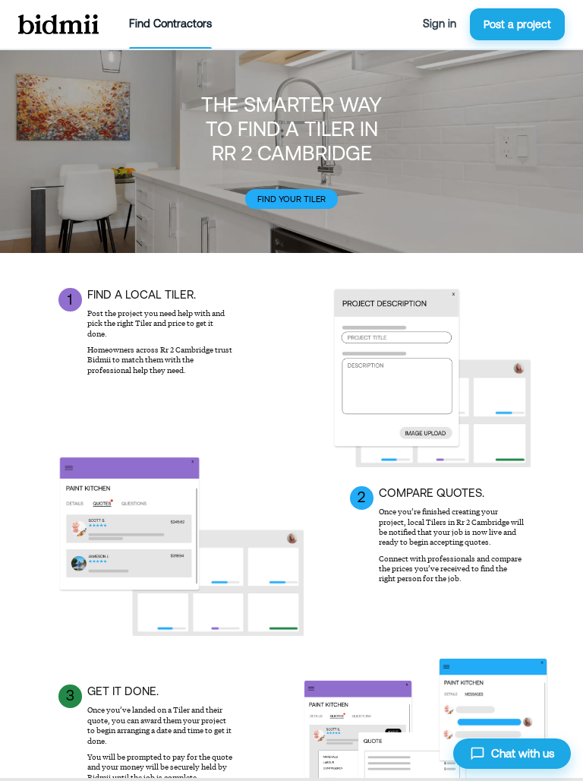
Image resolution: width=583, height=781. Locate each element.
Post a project (517, 24)
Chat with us (522, 753)
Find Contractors (170, 23)
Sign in (439, 23)
